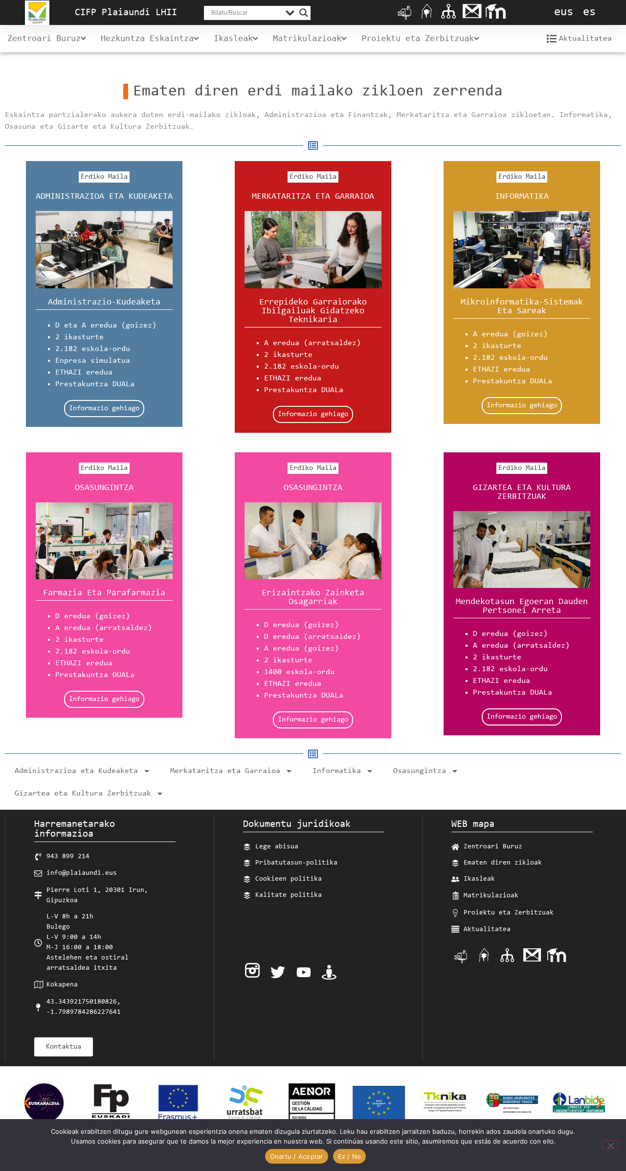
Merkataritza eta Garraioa (225, 771)
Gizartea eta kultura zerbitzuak (522, 492)
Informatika (522, 196)
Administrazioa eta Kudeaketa (104, 196)
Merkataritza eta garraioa (313, 196)
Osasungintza (104, 488)
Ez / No (349, 1156)
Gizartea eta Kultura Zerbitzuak (83, 793)
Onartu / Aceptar (296, 1156)
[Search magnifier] (304, 13)
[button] (27, 1103)
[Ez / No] (610, 1144)
